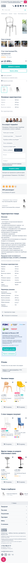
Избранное (20, 6)
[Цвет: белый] (11, 90)
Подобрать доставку (9, 349)
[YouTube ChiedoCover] (9, 554)
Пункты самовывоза (9, 354)
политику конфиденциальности (11, 164)
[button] (25, 6)
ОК (25, 2)
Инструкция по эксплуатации (10, 315)
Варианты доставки (8, 81)
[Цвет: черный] (18, 90)
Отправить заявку (14, 168)
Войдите (5, 369)
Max (18, 6)
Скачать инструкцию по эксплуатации (10, 260)
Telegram (15, 6)
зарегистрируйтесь (14, 369)
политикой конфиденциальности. (14, 2)
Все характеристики (7, 111)
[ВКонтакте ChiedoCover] (12, 554)
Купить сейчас (14, 71)
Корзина (23, 6)
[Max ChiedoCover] (6, 554)
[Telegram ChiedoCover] (2, 554)
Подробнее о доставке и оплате (10, 345)
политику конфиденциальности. (20, 538)
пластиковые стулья (8, 453)
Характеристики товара (9, 312)
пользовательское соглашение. (7, 539)
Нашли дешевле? (7, 75)
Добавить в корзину (14, 66)
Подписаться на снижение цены (9, 77)
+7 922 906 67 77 (13, 6)
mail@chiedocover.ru (7, 551)
